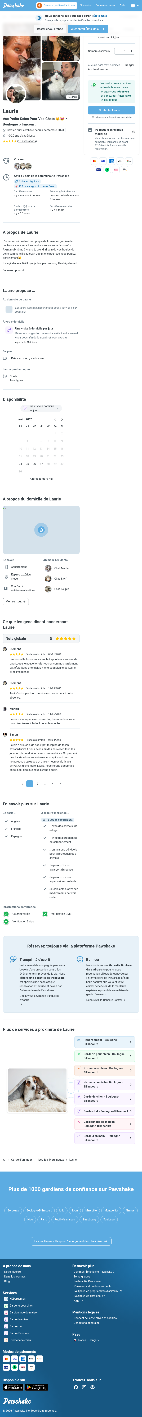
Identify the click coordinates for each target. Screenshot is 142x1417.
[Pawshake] (14, 5)
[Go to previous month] (55, 419)
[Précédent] (22, 783)
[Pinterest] (92, 1387)
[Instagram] (84, 1387)
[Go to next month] (62, 419)
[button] (111, 91)
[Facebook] (75, 1387)
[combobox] (41, 408)
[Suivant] (60, 783)
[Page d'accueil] (4, 1159)
